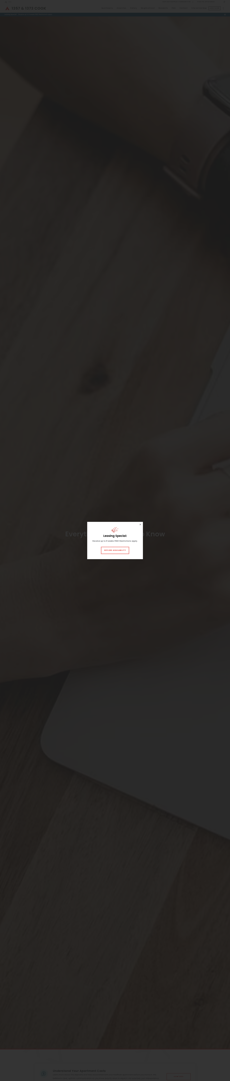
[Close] (140, 524)
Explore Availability (115, 550)
